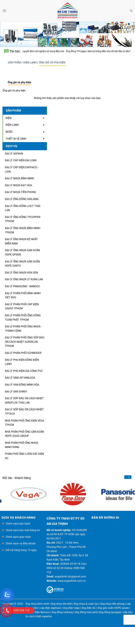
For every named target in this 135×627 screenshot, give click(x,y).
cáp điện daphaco (50, 607)
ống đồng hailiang (62, 612)
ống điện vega (71, 607)
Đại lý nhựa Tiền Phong (20, 192)
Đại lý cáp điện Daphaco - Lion (22, 169)
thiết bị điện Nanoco (38, 612)
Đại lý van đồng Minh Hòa (22, 384)
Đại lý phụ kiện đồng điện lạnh (22, 362)
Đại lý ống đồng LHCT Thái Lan (22, 208)
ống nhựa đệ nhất (61, 603)
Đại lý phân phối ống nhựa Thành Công (22, 328)
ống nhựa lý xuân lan (86, 603)
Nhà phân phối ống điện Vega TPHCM (24, 423)
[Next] (128, 477)
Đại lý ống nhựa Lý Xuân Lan (24, 279)
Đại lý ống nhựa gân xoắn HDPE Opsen (22, 252)
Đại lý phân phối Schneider (23, 352)
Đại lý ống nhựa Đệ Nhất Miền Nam (21, 241)
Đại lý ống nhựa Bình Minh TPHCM (22, 230)
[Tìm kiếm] (131, 11)
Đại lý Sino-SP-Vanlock (20, 377)
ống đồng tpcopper (110, 612)
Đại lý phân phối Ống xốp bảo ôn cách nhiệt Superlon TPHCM (24, 342)
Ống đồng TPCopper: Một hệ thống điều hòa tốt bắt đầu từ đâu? (78, 51)
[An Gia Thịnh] (67, 10)
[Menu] (4, 11)
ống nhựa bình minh (37, 603)
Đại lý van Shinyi (16, 391)
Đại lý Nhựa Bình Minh (19, 178)
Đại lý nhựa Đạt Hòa (18, 185)
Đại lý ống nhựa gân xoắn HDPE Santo (22, 263)
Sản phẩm (15, 62)
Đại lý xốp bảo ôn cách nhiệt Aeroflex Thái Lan (24, 400)
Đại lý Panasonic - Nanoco (22, 286)
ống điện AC (88, 607)
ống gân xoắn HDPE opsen (113, 607)
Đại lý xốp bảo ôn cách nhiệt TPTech (24, 411)
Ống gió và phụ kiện (52, 62)
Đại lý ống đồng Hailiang (22, 199)
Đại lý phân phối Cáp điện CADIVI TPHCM (22, 306)
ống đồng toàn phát (86, 612)
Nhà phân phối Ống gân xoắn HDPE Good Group (24, 434)
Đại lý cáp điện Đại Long (21, 160)
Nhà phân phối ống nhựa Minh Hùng (21, 445)
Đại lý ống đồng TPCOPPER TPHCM (22, 219)
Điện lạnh (30, 62)
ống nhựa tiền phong (112, 603)
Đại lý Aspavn (14, 153)
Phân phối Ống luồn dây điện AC (24, 456)
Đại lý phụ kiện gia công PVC (24, 370)
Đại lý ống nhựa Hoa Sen (21, 272)
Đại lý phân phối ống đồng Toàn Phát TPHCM (23, 317)
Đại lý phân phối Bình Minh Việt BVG (22, 295)
